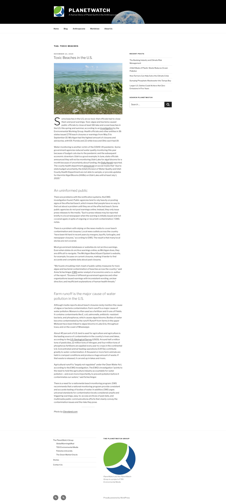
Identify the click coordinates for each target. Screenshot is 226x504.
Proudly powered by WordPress (116, 498)
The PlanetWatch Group (63, 440)
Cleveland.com (70, 411)
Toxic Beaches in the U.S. (73, 58)
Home (56, 29)
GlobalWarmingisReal (65, 443)
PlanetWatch (89, 10)
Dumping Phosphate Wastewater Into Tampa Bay (150, 80)
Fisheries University (64, 451)
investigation (106, 128)
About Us (108, 29)
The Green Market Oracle (67, 454)
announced (88, 166)
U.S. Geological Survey (81, 339)
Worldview (94, 29)
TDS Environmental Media (67, 447)
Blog (66, 29)
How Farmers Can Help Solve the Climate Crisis (149, 76)
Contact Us (58, 465)
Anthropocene (79, 29)
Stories (56, 460)
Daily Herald (107, 162)
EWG (74, 272)
